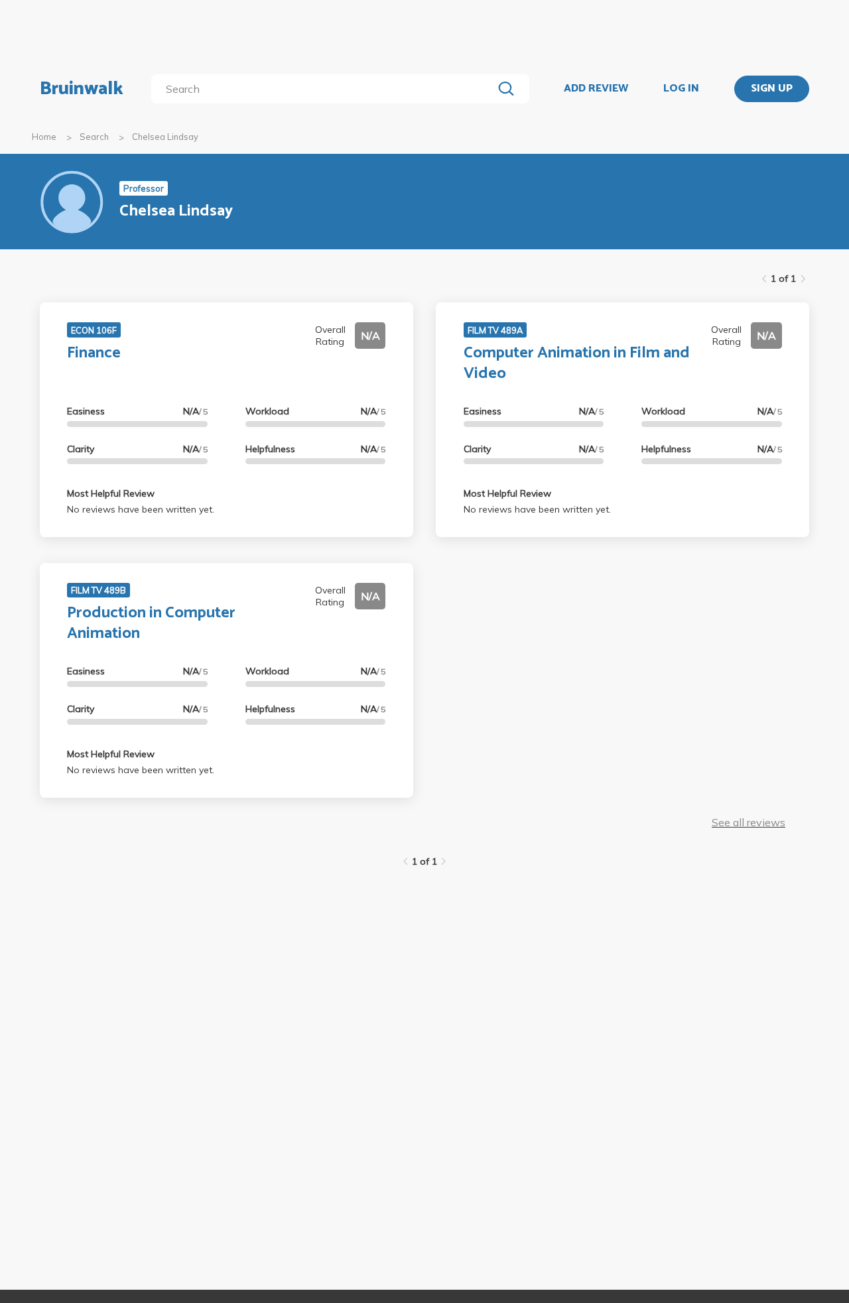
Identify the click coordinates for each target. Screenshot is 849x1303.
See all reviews (748, 822)
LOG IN (681, 88)
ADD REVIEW (596, 88)
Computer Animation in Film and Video (577, 363)
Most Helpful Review (111, 493)
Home (44, 136)
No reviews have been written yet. (140, 509)
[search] (325, 88)
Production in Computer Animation (151, 623)
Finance (94, 353)
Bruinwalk (81, 88)
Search (94, 136)
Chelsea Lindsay (165, 136)
